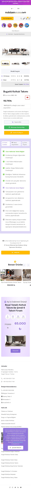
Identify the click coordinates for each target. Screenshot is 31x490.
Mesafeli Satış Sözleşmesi (9, 414)
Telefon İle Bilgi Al (18, 132)
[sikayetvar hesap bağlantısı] (20, 487)
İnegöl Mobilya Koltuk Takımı (9, 463)
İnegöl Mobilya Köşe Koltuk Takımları (12, 466)
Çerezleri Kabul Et (16, 447)
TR (18, 8)
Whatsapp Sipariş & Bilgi (17, 127)
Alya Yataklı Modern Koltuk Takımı (11, 282)
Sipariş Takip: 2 (7, 396)
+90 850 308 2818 (8, 390)
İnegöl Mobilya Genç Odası (9, 477)
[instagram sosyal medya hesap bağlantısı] (12, 487)
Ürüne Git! (15, 350)
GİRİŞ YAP (16, 252)
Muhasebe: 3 (6, 399)
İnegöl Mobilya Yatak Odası (9, 460)
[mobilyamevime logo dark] (15, 12)
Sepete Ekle (17, 122)
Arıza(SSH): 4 (6, 402)
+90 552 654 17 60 (9, 381)
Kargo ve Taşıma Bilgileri (8, 417)
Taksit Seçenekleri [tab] (15, 143)
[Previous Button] (3, 50)
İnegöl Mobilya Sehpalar (8, 474)
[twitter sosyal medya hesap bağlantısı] (15, 487)
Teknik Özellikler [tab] (4, 143)
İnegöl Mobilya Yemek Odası (9, 454)
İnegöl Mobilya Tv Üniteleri (9, 471)
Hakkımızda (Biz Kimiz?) (8, 423)
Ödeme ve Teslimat (7, 411)
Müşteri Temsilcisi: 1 (8, 393)
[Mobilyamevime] (6, 34)
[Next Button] (27, 50)
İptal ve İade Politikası (7, 420)
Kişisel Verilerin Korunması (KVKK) (11, 426)
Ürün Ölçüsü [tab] (25, 143)
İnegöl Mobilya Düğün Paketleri (10, 451)
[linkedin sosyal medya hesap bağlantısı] (18, 487)
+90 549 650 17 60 (9, 378)
